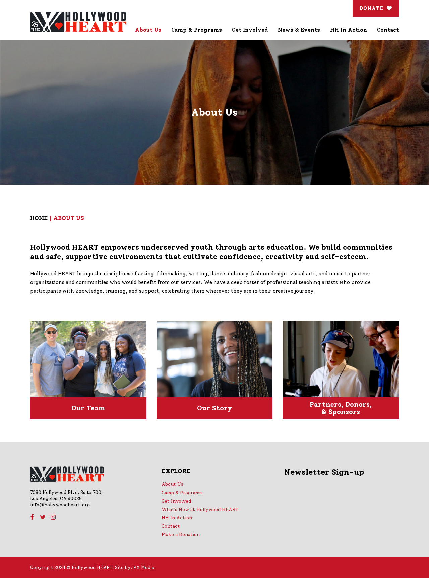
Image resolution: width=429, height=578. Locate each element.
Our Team (88, 408)
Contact (171, 526)
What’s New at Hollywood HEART (200, 509)
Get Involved (176, 501)
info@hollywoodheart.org (60, 505)
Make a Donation (181, 534)
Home (39, 218)
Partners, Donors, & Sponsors (341, 408)
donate (371, 8)
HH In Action (177, 518)
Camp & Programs (182, 493)
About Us (172, 484)
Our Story (214, 408)
